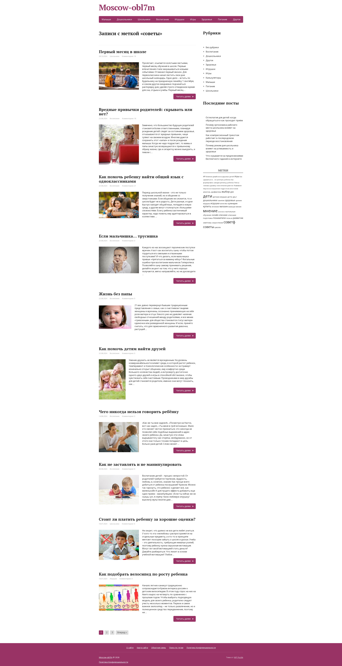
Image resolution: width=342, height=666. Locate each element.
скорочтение (217, 222)
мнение (210, 210)
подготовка (208, 218)
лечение (215, 206)
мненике (221, 212)
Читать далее (183, 96)
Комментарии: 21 (129, 186)
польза (229, 218)
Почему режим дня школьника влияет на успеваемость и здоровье (222, 148)
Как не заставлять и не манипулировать (140, 464)
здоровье (230, 200)
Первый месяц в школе (122, 51)
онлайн (215, 215)
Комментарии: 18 (129, 56)
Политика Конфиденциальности (201, 647)
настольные (230, 211)
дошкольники (210, 200)
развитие (238, 217)
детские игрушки (220, 197)
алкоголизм (234, 189)
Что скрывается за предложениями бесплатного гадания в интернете (224, 157)
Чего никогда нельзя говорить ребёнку (139, 411)
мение (238, 206)
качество (223, 203)
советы (208, 227)
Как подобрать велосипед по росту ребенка (143, 574)
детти (229, 197)
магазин (223, 206)
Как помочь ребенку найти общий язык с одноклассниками (141, 179)
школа (218, 227)
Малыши (106, 19)
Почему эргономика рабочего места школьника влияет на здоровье (221, 127)
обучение (207, 215)
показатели (219, 217)
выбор (226, 191)
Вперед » (122, 632)
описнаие (232, 215)
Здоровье (207, 19)
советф (229, 222)
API (204, 176)
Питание (222, 19)
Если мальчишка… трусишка (128, 236)
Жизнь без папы (115, 294)
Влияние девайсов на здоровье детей (220, 177)
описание (223, 215)
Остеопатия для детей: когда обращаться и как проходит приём (224, 119)
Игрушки (179, 19)
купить (207, 206)
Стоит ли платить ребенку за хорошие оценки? (147, 519)
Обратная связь (158, 647)
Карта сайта (142, 647)
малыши (231, 206)
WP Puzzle (238, 657)
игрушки (214, 203)
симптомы (207, 222)
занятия (221, 200)
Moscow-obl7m (127, 7)
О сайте (130, 647)
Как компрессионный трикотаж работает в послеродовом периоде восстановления (222, 138)
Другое (236, 19)
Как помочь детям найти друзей (132, 348)
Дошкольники (124, 19)
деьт (235, 197)
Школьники (144, 19)
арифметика (216, 192)
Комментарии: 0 (128, 241)
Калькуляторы (213, 77)
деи (232, 192)
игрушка (206, 203)
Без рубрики (212, 47)
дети (207, 196)
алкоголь (207, 192)
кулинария (232, 203)
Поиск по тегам (176, 647)
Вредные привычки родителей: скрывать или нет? (145, 112)
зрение (239, 200)
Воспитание (162, 19)
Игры (193, 19)
